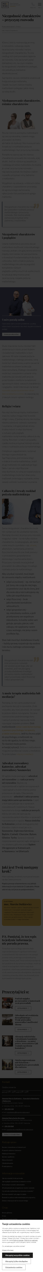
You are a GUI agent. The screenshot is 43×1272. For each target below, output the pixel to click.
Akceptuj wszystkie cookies (17, 1255)
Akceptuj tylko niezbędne (16, 1261)
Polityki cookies (18, 1240)
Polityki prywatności (31, 1240)
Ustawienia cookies (13, 1267)
